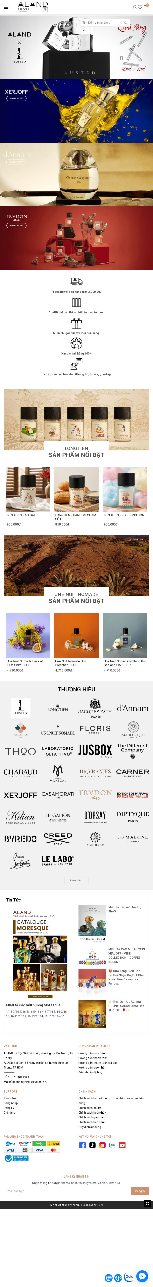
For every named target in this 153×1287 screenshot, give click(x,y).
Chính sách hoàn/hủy (92, 1112)
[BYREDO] (20, 839)
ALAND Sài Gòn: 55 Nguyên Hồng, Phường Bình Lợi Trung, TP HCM (36, 1065)
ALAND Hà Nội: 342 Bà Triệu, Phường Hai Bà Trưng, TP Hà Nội (38, 1056)
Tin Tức (13, 900)
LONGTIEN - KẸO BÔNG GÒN (124, 515)
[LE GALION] (58, 817)
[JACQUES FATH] (95, 708)
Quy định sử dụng (89, 1127)
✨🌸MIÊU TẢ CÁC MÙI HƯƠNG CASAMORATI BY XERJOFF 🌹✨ (126, 1006)
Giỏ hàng (9, 1112)
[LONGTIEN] (58, 708)
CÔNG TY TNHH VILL (17, 1077)
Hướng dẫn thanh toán (93, 1058)
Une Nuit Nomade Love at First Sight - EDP (25, 663)
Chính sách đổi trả (90, 1107)
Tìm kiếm (10, 1098)
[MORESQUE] (132, 730)
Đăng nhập (11, 1103)
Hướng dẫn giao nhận (92, 1067)
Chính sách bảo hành (92, 1122)
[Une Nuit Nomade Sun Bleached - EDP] (76, 635)
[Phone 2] (118, 1278)
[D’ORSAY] (95, 817)
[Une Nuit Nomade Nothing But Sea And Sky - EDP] (125, 635)
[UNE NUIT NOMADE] (58, 730)
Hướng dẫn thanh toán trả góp (98, 1062)
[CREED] (58, 839)
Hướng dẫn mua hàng (92, 1053)
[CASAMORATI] (58, 795)
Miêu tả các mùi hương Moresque (33, 1005)
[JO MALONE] (132, 839)
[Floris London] (76, 238)
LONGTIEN (76, 452)
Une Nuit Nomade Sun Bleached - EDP (70, 663)
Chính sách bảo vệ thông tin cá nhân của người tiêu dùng (111, 1101)
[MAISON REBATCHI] (20, 730)
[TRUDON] (95, 795)
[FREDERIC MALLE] (132, 795)
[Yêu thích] (140, 7)
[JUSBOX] (95, 751)
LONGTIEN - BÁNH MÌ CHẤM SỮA (75, 517)
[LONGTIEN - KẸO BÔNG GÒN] (125, 489)
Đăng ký (9, 1107)
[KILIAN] (20, 817)
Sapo (100, 1205)
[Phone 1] (109, 1278)
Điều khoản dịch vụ (90, 1072)
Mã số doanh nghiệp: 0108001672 (26, 1081)
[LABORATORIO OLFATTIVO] (58, 751)
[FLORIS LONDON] (95, 730)
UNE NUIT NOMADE (76, 598)
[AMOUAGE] (95, 839)
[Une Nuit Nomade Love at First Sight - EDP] (28, 635)
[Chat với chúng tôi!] (142, 1276)
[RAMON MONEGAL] (58, 773)
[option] (76, 47)
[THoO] (20, 751)
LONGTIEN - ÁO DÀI (21, 515)
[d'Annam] (132, 708)
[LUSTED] (20, 708)
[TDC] (132, 751)
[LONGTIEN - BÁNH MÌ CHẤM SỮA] (76, 489)
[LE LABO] (58, 861)
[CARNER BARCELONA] (132, 773)
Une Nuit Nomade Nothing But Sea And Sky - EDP (125, 663)
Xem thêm (76, 880)
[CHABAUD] (20, 773)
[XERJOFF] (20, 795)
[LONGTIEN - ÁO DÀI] (28, 489)
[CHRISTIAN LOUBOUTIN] (20, 861)
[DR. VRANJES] (95, 773)
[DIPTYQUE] (132, 817)
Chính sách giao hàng (92, 1117)
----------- (9, 1072)
